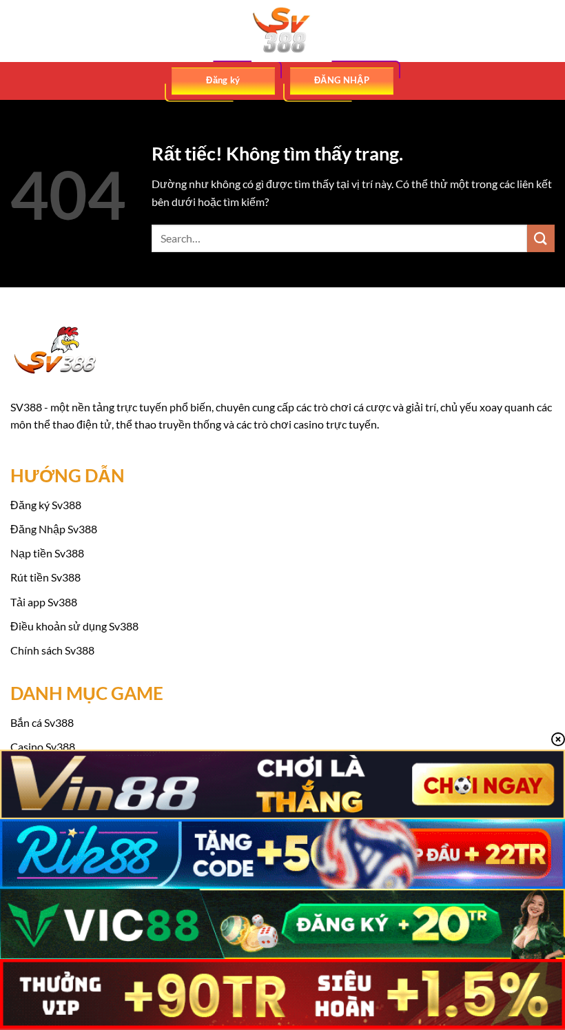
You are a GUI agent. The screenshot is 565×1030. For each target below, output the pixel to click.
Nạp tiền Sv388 (47, 552)
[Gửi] (541, 238)
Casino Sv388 (42, 746)
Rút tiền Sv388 (45, 577)
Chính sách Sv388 (52, 650)
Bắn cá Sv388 (42, 722)
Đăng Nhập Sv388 (53, 528)
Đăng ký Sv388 (45, 504)
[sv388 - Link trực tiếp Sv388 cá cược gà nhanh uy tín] (282, 31)
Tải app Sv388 (43, 601)
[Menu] (18, 31)
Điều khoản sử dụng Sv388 (74, 625)
